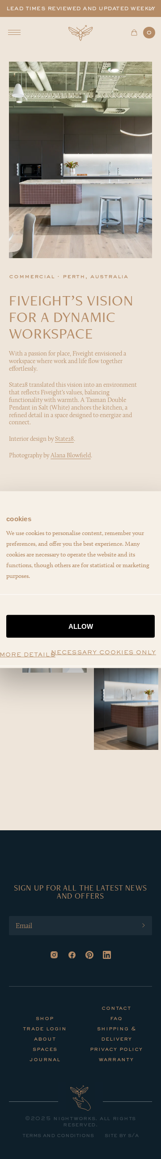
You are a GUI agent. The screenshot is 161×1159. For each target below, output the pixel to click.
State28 (64, 439)
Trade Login (45, 1029)
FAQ (116, 1018)
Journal (45, 1060)
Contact (116, 1008)
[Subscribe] (143, 925)
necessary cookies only (103, 653)
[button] (151, 8)
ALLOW (80, 626)
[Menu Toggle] (14, 32)
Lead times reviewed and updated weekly (80, 8)
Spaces (45, 1049)
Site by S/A (122, 1135)
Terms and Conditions (58, 1135)
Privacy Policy (116, 1049)
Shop (45, 1018)
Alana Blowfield (71, 455)
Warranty (116, 1060)
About (45, 1039)
